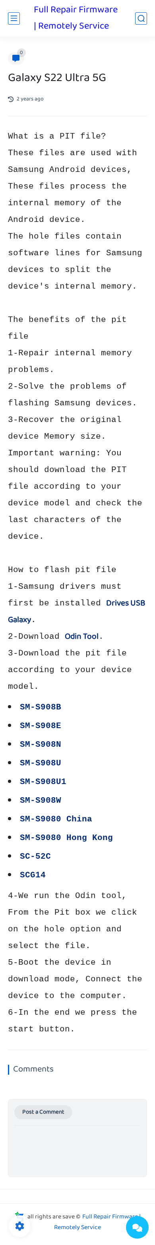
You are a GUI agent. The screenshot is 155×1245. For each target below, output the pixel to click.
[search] (141, 18)
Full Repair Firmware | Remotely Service (76, 18)
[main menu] (14, 18)
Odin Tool (82, 637)
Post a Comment (43, 1112)
